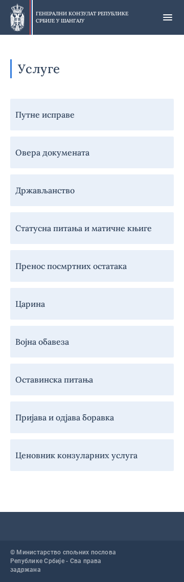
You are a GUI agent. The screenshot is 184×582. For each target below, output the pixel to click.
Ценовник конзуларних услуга (76, 455)
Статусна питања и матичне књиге (83, 228)
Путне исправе (45, 114)
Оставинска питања (54, 379)
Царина (30, 304)
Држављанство (45, 190)
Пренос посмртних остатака (71, 266)
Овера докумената (52, 152)
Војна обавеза (42, 342)
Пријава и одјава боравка (64, 417)
